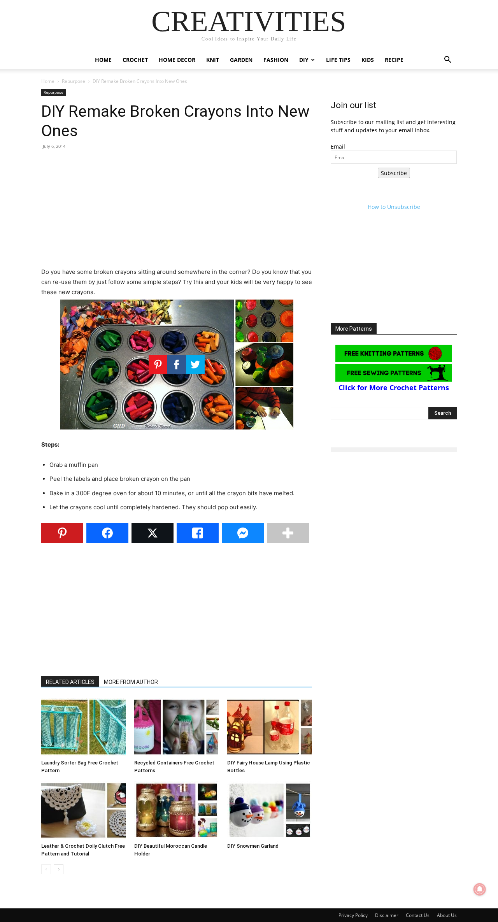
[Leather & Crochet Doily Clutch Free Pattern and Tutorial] (83, 810)
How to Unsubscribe (394, 206)
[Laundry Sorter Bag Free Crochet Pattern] (83, 727)
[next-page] (58, 869)
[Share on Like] (198, 533)
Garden (241, 59)
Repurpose (73, 81)
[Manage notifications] (479, 889)
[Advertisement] (176, 212)
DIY (304, 59)
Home (103, 59)
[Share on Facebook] (107, 533)
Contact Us (418, 915)
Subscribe (394, 173)
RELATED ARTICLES (70, 682)
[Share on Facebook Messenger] (243, 533)
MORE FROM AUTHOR (131, 682)
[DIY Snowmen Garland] (269, 810)
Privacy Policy (353, 915)
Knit (212, 59)
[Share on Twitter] (153, 533)
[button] (447, 60)
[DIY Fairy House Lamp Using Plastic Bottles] (269, 727)
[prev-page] (46, 869)
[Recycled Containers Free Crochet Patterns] (176, 727)
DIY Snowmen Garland (253, 846)
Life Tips (338, 59)
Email (338, 146)
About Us (447, 915)
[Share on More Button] (288, 533)
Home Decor (177, 59)
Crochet (135, 59)
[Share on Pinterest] (62, 533)
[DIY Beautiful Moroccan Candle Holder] (176, 810)
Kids (367, 59)
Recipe (394, 59)
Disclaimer (386, 915)
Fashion (275, 59)
